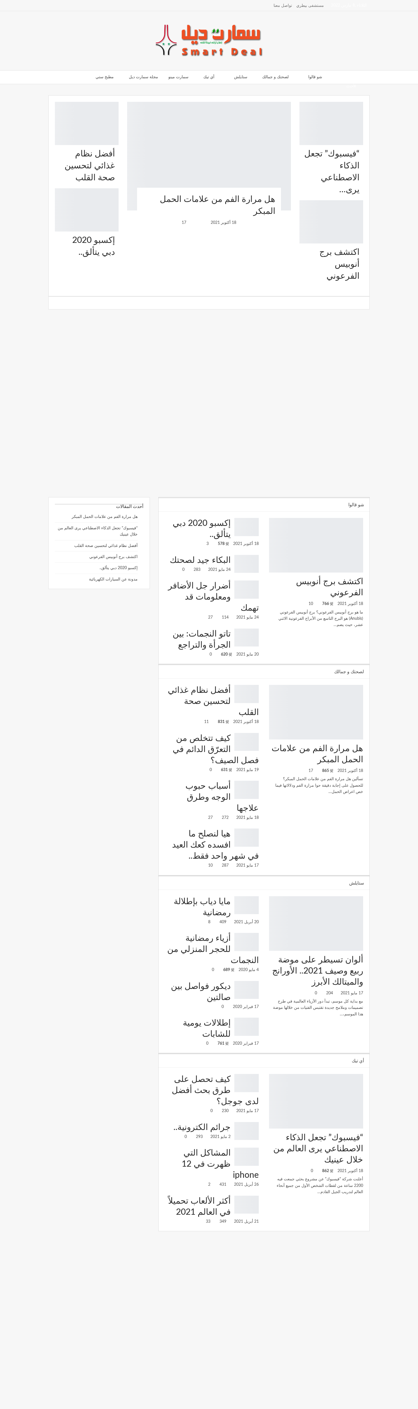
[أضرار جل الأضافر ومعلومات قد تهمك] (246, 589)
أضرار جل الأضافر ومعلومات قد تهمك (213, 597)
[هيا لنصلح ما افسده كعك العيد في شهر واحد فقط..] (246, 838)
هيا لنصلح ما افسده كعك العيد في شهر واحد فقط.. (215, 845)
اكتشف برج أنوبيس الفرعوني (339, 264)
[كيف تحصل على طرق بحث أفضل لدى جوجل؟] (246, 1083)
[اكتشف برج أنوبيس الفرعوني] (331, 221)
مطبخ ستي (105, 77)
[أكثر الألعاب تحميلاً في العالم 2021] (246, 1205)
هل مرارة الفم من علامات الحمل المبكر (105, 517)
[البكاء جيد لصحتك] (246, 564)
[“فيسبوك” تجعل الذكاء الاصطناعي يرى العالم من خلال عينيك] (331, 123)
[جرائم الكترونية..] (246, 1131)
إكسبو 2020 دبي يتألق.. (119, 568)
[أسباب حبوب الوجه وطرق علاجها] (246, 790)
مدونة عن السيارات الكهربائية (113, 579)
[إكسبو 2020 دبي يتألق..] (87, 210)
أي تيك (208, 77)
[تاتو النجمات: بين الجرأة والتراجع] (246, 638)
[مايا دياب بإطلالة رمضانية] (246, 905)
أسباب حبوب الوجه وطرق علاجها (299, 86)
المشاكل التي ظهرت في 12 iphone (220, 1164)
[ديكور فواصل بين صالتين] (246, 990)
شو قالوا (315, 77)
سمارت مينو (178, 77)
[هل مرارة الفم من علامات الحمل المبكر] (209, 156)
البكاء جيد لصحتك (200, 560)
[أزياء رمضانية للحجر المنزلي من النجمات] (246, 942)
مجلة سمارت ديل (143, 77)
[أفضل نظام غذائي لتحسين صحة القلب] (87, 123)
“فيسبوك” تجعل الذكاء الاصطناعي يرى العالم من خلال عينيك (318, 1148)
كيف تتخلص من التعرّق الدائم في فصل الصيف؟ (216, 749)
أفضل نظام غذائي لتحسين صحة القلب (90, 166)
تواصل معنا (283, 6)
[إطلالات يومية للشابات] (246, 1027)
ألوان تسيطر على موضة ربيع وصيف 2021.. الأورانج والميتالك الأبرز (317, 971)
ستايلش (240, 77)
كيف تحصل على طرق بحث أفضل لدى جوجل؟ (215, 1090)
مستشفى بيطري (310, 6)
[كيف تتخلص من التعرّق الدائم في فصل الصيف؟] (246, 742)
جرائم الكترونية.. (202, 1127)
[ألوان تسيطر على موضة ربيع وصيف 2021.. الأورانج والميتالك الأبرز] (316, 923)
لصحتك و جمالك (275, 77)
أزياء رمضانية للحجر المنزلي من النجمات (213, 949)
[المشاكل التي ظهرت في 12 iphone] (246, 1157)
